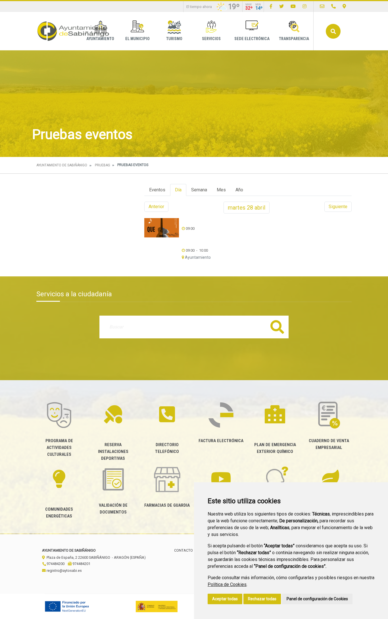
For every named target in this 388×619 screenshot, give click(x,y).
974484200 (55, 564)
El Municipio (137, 38)
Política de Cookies (227, 584)
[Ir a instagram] (304, 6)
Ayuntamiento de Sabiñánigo (61, 165)
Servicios (211, 38)
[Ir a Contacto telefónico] (333, 6)
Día (178, 189)
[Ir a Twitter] (281, 6)
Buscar (333, 31)
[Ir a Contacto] (322, 6)
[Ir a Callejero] (344, 6)
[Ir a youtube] (293, 6)
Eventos (157, 189)
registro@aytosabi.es (64, 570)
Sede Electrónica (252, 38)
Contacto (183, 550)
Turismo (174, 38)
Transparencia (294, 38)
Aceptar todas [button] (225, 599)
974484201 (81, 564)
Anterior (156, 206)
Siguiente (338, 206)
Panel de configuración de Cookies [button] (317, 599)
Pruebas (102, 165)
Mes (221, 189)
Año (239, 189)
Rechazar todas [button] (262, 599)
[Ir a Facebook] (271, 6)
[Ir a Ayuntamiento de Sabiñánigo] (73, 31)
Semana (199, 189)
